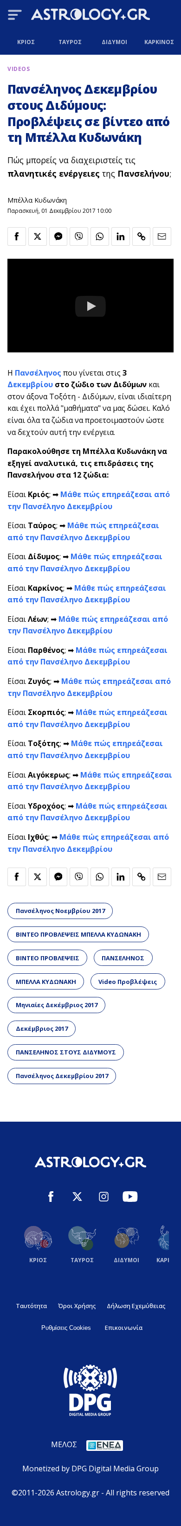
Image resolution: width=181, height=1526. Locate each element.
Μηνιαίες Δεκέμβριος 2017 (56, 1005)
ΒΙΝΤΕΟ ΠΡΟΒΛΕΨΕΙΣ (47, 958)
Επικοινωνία (123, 1327)
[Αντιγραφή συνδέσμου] (141, 236)
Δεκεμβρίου (30, 384)
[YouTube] (130, 1198)
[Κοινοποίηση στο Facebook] (16, 236)
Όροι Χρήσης (77, 1306)
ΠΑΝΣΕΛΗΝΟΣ (123, 958)
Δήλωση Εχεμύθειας (136, 1306)
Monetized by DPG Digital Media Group (90, 1468)
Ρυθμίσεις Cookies (66, 1327)
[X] (77, 1198)
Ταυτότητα (31, 1306)
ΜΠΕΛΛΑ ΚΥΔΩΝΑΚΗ (46, 981)
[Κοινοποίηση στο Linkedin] (120, 236)
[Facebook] (50, 1198)
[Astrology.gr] (90, 15)
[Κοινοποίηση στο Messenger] (58, 236)
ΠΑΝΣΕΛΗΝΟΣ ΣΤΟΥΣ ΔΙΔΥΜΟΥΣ (66, 1052)
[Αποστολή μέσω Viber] (79, 236)
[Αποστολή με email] (162, 236)
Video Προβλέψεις (127, 981)
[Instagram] (103, 1198)
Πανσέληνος (38, 373)
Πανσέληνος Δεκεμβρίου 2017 (62, 1076)
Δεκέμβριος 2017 (42, 1028)
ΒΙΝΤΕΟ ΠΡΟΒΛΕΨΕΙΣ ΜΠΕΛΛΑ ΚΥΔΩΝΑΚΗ (78, 934)
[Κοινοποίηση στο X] (37, 236)
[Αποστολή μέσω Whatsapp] (99, 236)
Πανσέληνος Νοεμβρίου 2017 (60, 911)
